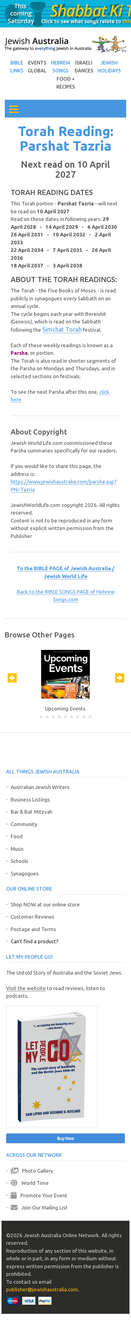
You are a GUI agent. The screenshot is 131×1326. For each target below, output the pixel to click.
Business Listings (30, 799)
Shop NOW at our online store (45, 904)
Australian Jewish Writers (40, 787)
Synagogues (25, 873)
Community (24, 824)
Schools (19, 861)
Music (17, 849)
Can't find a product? (34, 941)
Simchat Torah (62, 329)
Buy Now (65, 1138)
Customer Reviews (32, 916)
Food (17, 836)
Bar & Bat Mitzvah (31, 812)
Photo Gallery (35, 1171)
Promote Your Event (42, 1195)
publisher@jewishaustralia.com (42, 1289)
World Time (33, 1183)
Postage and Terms (33, 929)
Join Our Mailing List (43, 1207)
